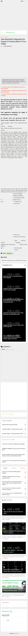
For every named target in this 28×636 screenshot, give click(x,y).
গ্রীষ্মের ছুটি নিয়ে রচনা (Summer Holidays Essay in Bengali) (13, 444)
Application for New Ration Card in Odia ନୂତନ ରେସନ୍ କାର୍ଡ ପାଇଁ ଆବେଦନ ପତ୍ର (13, 313)
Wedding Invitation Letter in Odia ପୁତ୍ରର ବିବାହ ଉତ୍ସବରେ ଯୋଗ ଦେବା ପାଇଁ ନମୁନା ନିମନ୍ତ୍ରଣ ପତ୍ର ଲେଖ (13, 301)
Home (8, 620)
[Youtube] (1, 1)
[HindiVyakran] (10, 33)
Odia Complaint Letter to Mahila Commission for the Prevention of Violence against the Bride (12, 337)
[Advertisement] (13, 16)
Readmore (8, 519)
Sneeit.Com (16, 633)
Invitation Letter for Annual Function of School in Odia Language (13, 289)
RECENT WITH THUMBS (8, 439)
